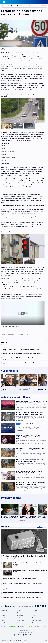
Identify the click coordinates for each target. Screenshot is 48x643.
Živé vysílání (34, 610)
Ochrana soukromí (17, 640)
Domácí (22, 5)
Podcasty (34, 615)
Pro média (19, 610)
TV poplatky (19, 612)
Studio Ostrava (20, 615)
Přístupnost (24, 640)
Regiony (3, 334)
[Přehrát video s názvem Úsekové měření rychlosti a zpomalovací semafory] (22, 313)
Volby (17, 5)
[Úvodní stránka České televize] (9, 606)
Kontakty (34, 622)
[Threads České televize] (45, 606)
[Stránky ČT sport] (12, 626)
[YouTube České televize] (41, 606)
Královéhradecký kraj (12, 334)
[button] (22, 313)
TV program (4, 610)
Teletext (3, 615)
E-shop (3, 620)
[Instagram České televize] (35, 606)
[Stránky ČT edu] (44, 626)
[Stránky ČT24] (4, 626)
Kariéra (33, 617)
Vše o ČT (18, 622)
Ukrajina (12, 5)
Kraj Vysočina (20, 334)
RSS (45, 640)
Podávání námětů (20, 620)
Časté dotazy (4, 622)
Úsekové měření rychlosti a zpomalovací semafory (10, 326)
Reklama (3, 612)
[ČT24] (4, 2)
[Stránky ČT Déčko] (30, 626)
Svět (27, 5)
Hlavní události (5, 5)
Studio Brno (34, 612)
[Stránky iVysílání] (21, 626)
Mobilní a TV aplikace (36, 620)
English (11, 640)
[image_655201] (24, 33)
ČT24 (2, 17)
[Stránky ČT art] (37, 626)
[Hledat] (40, 2)
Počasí (18, 617)
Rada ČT (3, 617)
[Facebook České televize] (38, 606)
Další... (30, 5)
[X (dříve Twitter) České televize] (43, 606)
